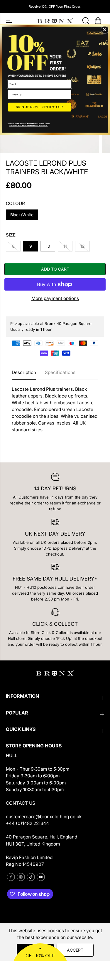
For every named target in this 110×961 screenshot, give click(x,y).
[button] (104, 29)
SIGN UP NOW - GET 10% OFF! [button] (39, 107)
